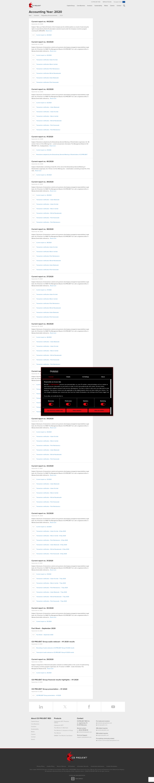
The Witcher (57, 733)
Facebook (89, 707)
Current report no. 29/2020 (42, 659)
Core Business (81, 5)
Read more (49, 30)
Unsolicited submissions (97, 766)
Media (106, 5)
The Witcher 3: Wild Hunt (61, 728)
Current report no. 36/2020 (42, 324)
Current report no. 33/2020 (42, 466)
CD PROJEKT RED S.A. (83, 721)
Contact (119, 5)
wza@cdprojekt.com (103, 730)
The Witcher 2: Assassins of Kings (63, 730)
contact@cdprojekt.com (85, 732)
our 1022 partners (54, 384)
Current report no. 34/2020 (42, 419)
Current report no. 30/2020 (43, 608)
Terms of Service (61, 766)
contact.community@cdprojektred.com (108, 740)
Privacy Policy (41, 766)
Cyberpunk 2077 (58, 725)
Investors (89, 5)
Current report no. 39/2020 (42, 182)
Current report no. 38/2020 (42, 229)
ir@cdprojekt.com (102, 725)
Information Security (82, 766)
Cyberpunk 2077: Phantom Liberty (61, 722)
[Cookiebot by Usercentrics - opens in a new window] (51, 371)
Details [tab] (68, 376)
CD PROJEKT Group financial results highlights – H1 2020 (55, 680)
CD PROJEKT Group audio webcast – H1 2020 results (53, 642)
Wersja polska (107, 1)
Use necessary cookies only (55, 410)
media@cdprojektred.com (104, 723)
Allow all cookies (99, 410)
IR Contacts (71, 766)
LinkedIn (41, 707)
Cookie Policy (50, 766)
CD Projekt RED (95, 1)
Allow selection (77, 410)
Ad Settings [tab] (85, 376)
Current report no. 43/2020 (42, 42)
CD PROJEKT (35, 5)
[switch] (68, 404)
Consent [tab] (51, 376)
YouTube (113, 707)
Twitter (65, 707)
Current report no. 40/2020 (43, 161)
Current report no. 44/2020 (42, 22)
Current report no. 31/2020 (42, 561)
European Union (118, 1)
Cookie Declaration (111, 766)
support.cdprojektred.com (84, 737)
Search (124, 6)
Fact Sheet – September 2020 (44, 628)
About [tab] (103, 376)
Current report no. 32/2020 (42, 513)
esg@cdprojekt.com (103, 735)
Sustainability (98, 5)
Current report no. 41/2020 (42, 137)
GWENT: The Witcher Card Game (63, 735)
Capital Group (71, 5)
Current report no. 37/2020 (42, 277)
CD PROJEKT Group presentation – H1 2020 (49, 689)
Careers (112, 5)
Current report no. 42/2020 (42, 89)
